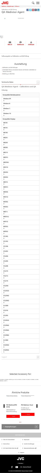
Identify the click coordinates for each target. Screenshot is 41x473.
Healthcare (4, 6)
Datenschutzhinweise (29, 448)
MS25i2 (1, 380)
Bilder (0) (10, 44)
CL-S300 (23, 379)
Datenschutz (6, 444)
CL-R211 (5, 380)
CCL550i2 (2, 379)
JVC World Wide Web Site (9, 448)
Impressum (26, 439)
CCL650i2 (6, 379)
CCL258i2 (28, 379)
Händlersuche (20, 44)
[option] (13, 408)
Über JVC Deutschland (8, 439)
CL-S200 (36, 379)
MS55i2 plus (11, 379)
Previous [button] (4, 406)
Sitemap (20, 463)
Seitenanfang (20, 435)
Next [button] (37, 406)
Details (13, 416)
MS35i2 (19, 379)
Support (22, 452)
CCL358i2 (32, 379)
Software (17, 6)
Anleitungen (31, 44)
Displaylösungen (10, 6)
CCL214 (16, 379)
